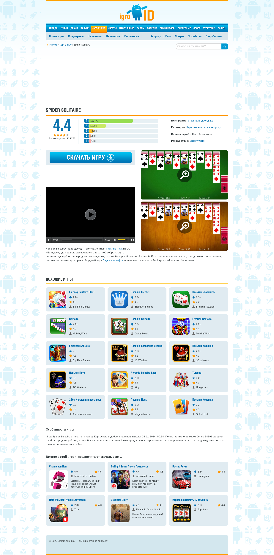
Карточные (98, 28)
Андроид (155, 36)
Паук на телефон (113, 260)
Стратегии (209, 28)
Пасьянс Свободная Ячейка (146, 346)
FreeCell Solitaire (202, 319)
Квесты (112, 28)
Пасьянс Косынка (202, 346)
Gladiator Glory (119, 500)
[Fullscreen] (132, 239)
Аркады (53, 28)
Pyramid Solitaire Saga (143, 373)
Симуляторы (167, 28)
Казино (85, 28)
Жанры (179, 36)
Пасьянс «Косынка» (203, 292)
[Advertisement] (137, 78)
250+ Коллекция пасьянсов (85, 399)
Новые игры (56, 36)
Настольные (126, 28)
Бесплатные (131, 36)
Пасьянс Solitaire (140, 319)
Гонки (64, 28)
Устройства (194, 36)
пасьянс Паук (114, 248)
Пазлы (140, 28)
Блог (168, 36)
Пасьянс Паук (77, 373)
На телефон (113, 36)
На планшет (95, 36)
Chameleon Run (58, 466)
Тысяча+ (197, 373)
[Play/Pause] (48, 239)
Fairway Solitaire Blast (81, 292)
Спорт (196, 28)
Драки (74, 28)
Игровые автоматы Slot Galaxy (190, 500)
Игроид (137, 12)
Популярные (76, 36)
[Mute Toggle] (115, 239)
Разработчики (214, 36)
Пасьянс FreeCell (140, 292)
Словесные (184, 28)
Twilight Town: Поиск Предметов (129, 466)
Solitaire (73, 319)
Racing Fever (179, 466)
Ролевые (152, 28)
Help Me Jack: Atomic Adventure (67, 500)
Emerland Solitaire (79, 346)
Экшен (221, 28)
